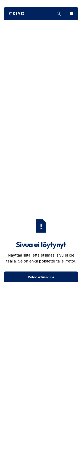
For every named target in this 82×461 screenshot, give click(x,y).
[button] (71, 13)
